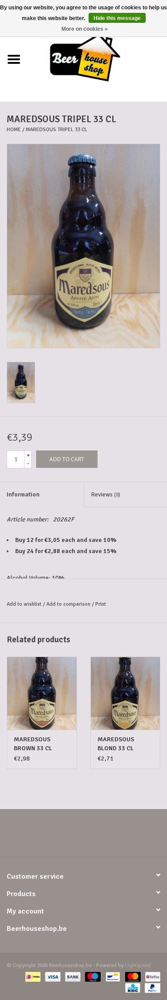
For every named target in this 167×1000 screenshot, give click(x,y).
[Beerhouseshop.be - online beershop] (97, 59)
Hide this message (117, 18)
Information (23, 494)
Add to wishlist (24, 604)
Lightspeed (138, 965)
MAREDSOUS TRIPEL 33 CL (56, 129)
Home (14, 129)
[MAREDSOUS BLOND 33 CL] (125, 693)
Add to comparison (69, 604)
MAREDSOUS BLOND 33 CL (116, 744)
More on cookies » (84, 29)
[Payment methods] (32, 976)
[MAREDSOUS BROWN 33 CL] (42, 693)
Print (100, 604)
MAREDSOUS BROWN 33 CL (33, 744)
